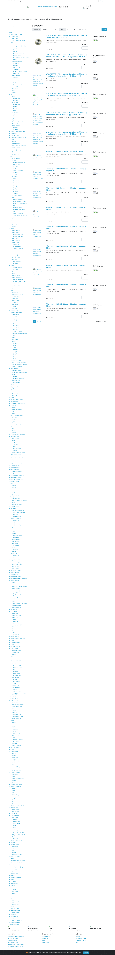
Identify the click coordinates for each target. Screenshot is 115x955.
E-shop (40, 6)
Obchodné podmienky (47, 6)
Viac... (80, 952)
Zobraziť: (62, 29)
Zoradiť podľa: (36, 29)
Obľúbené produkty (81, 940)
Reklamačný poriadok (13, 938)
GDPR (43, 940)
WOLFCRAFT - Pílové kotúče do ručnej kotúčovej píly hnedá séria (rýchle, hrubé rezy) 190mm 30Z (66, 114)
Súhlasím (86, 952)
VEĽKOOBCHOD (63, 7)
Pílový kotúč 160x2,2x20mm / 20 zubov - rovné (64, 151)
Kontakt (55, 6)
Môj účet (78, 936)
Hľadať (104, 29)
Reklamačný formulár (13, 942)
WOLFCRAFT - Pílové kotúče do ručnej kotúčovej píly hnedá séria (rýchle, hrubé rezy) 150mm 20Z (66, 75)
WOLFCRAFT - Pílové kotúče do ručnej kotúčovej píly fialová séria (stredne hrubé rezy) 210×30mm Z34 (66, 56)
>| (46, 321)
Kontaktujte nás (46, 936)
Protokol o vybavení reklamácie (16, 944)
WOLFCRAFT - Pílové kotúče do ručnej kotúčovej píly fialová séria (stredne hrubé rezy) (66, 36)
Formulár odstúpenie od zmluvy (15, 946)
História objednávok (81, 938)
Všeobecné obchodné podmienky (16, 936)
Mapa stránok (45, 942)
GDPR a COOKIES (12, 940)
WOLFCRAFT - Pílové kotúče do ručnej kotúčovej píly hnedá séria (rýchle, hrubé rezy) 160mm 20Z (66, 94)
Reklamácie (45, 938)
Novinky (78, 942)
